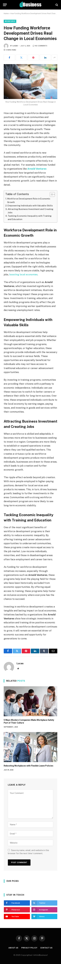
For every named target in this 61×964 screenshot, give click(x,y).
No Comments (41, 46)
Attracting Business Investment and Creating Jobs (30, 211)
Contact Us (46, 948)
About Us (13, 948)
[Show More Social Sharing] (54, 57)
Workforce (10, 21)
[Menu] (5, 4)
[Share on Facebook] (9, 57)
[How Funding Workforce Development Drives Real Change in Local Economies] (30, 81)
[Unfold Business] (30, 5)
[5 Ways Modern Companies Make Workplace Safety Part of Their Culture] (30, 701)
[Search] (56, 4)
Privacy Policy (29, 948)
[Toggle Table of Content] (51, 194)
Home (6, 14)
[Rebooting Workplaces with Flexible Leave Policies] (30, 747)
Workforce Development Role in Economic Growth (28, 200)
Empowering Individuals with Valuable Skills (30, 205)
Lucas (15, 46)
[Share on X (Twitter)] (21, 57)
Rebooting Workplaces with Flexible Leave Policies (28, 766)
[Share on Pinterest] (33, 57)
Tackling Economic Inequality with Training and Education (30, 217)
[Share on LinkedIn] (45, 57)
